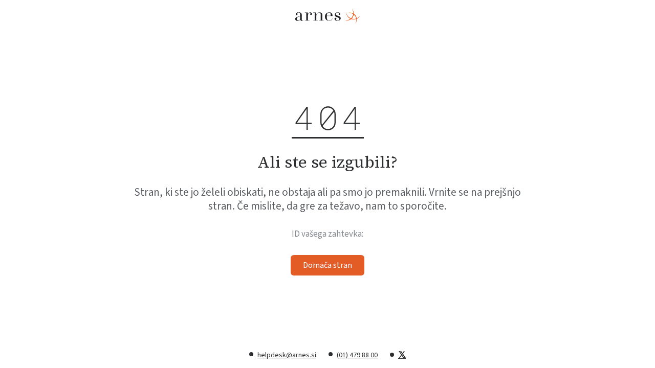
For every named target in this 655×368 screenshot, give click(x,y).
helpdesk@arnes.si (286, 355)
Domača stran (327, 265)
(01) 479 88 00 (357, 355)
